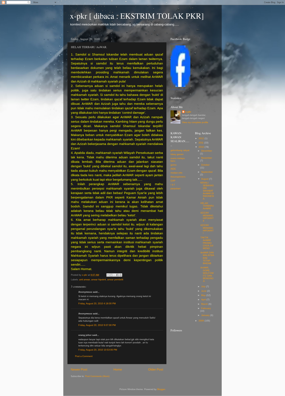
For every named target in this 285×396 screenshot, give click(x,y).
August (205, 179)
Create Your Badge (178, 89)
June (204, 291)
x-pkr (188, 112)
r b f (173, 184)
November (206, 158)
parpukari (175, 188)
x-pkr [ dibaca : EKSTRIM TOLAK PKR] (137, 15)
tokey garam (177, 154)
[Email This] (108, 275)
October (205, 165)
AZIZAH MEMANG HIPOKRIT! (207, 229)
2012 (202, 138)
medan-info (176, 173)
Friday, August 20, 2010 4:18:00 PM (97, 303)
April (203, 299)
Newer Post (79, 369)
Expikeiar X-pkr (177, 44)
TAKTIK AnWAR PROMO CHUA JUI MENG (206, 243)
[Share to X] (114, 275)
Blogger (161, 389)
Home (117, 369)
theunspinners (178, 177)
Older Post (155, 369)
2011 (201, 142)
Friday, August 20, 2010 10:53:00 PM (97, 350)
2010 (202, 147)
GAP (173, 180)
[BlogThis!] (111, 275)
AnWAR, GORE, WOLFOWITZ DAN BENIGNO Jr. (207, 274)
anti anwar (84, 279)
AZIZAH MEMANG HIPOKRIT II (207, 217)
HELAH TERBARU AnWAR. (207, 206)
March (204, 304)
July (203, 286)
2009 (202, 320)
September (207, 172)
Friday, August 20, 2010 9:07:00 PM (97, 325)
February (206, 308)
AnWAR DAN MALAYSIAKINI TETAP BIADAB (207, 258)
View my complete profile (195, 122)
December (206, 151)
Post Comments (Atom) (97, 376)
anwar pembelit (115, 279)
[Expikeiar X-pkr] (180, 86)
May (203, 295)
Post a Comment (84, 356)
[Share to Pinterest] (120, 275)
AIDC (173, 169)
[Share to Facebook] (117, 275)
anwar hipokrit (98, 279)
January (205, 315)
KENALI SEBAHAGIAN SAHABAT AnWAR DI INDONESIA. (207, 190)
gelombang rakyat (180, 150)
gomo (173, 165)
